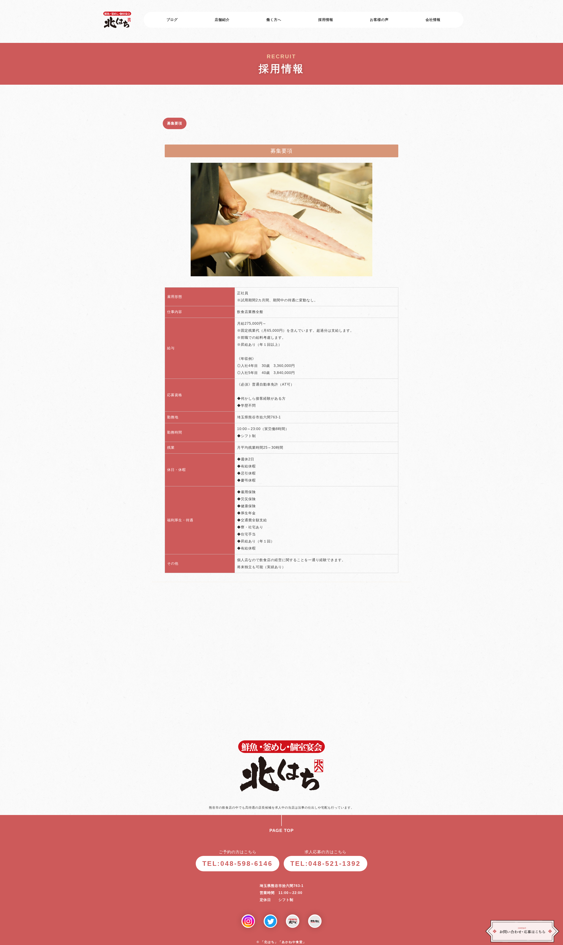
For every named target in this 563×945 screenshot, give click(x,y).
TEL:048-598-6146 (237, 863)
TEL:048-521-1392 (325, 863)
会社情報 (433, 20)
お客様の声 (379, 20)
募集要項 (174, 123)
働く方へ (273, 20)
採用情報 (325, 20)
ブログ (172, 20)
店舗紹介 (222, 20)
